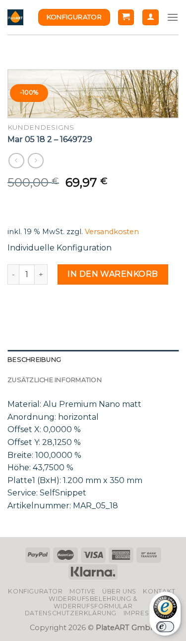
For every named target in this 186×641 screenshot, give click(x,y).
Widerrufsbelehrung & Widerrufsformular (93, 602)
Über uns (119, 591)
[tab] (93, 360)
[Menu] (173, 17)
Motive (82, 591)
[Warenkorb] (126, 17)
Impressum (144, 613)
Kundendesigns (40, 127)
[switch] (165, 626)
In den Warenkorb (112, 274)
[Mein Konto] (150, 17)
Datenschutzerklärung (71, 613)
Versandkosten (112, 231)
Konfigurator (35, 591)
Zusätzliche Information (54, 380)
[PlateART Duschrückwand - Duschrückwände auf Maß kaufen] (15, 17)
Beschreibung (34, 359)
